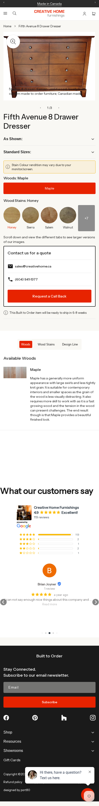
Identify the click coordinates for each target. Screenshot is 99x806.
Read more (49, 604)
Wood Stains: (20, 200)
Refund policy (12, 782)
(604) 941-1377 (26, 279)
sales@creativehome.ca (33, 266)
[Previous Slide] (40, 108)
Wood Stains (46, 344)
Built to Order (49, 656)
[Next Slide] (59, 108)
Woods (25, 344)
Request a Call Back (49, 296)
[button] (5, 13)
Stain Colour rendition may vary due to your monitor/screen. (41, 167)
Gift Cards (11, 760)
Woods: (15, 178)
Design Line (70, 344)
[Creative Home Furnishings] (49, 13)
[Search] (14, 13)
